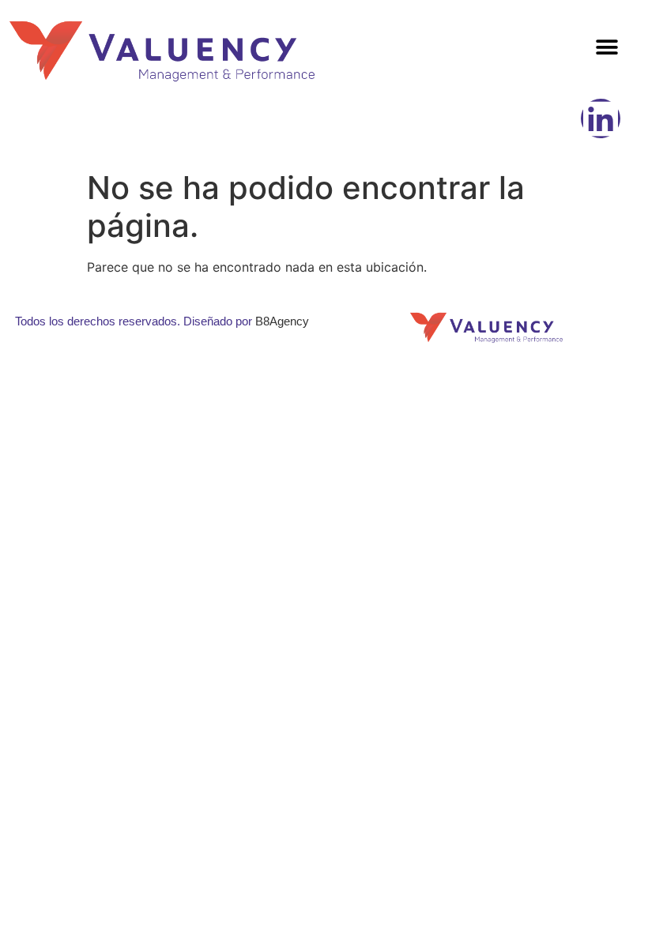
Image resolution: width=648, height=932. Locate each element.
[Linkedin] (600, 118)
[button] (606, 48)
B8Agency (282, 321)
